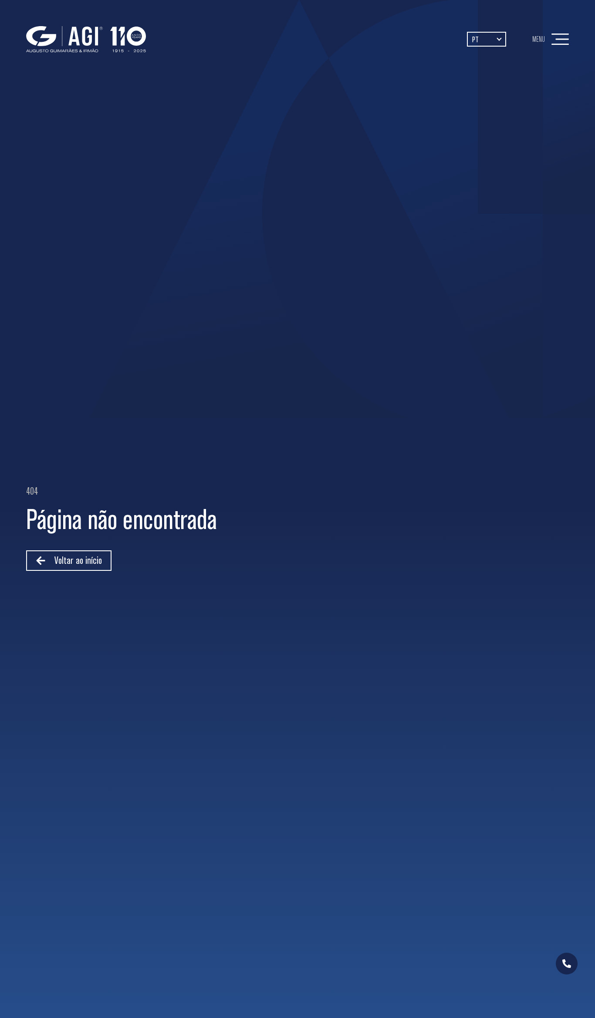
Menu (538, 39)
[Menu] (560, 39)
